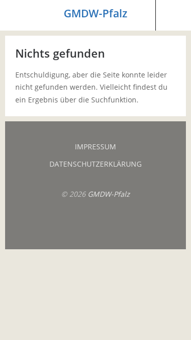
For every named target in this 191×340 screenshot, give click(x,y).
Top (95, 223)
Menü (18, 15)
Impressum (95, 146)
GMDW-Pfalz (95, 13)
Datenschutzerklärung (95, 164)
